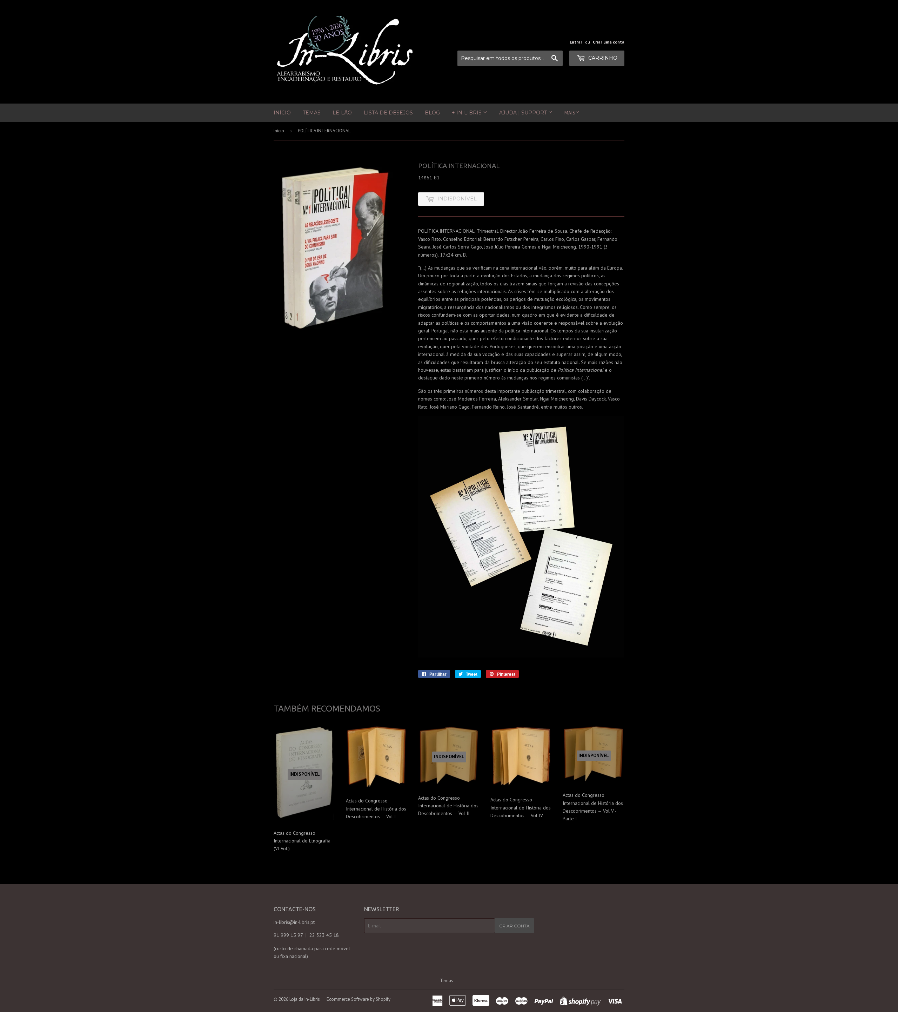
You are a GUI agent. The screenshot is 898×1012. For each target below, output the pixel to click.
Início (282, 113)
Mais (569, 113)
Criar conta (514, 925)
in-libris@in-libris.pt (294, 922)
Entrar (576, 42)
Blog (432, 113)
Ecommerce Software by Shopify (358, 999)
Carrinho (602, 58)
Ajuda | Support (523, 113)
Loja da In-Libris (304, 999)
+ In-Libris (467, 113)
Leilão (342, 113)
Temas (312, 113)
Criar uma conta (608, 42)
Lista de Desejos (388, 113)
